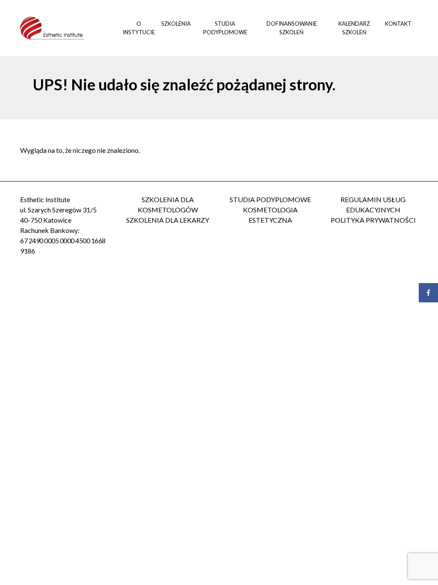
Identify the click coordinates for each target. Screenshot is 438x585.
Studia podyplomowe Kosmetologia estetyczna (270, 209)
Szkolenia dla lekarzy (167, 220)
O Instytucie (139, 28)
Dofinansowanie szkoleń (291, 28)
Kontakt (398, 23)
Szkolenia (176, 23)
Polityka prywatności (373, 220)
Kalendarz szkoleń (354, 28)
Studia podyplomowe (225, 28)
